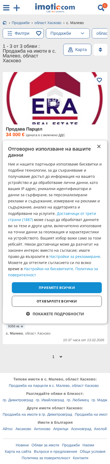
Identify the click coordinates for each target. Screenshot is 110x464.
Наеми (88, 445)
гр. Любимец (78, 400)
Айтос (8, 429)
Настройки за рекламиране (74, 256)
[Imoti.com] (5, 23)
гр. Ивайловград (50, 400)
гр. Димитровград (18, 400)
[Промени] (82, 33)
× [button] (99, 147)
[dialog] (55, 232)
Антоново (42, 429)
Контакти (80, 458)
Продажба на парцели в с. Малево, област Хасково (54, 385)
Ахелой (100, 429)
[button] (55, 314)
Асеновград (81, 429)
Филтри (22, 33)
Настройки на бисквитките (48, 268)
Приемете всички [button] (57, 287)
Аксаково (23, 429)
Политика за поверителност (46, 458)
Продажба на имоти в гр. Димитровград (37, 414)
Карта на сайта (18, 451)
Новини (22, 445)
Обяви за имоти (45, 445)
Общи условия (92, 451)
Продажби (71, 445)
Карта (81, 49)
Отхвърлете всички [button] (57, 301)
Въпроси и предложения (55, 451)
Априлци (60, 429)
